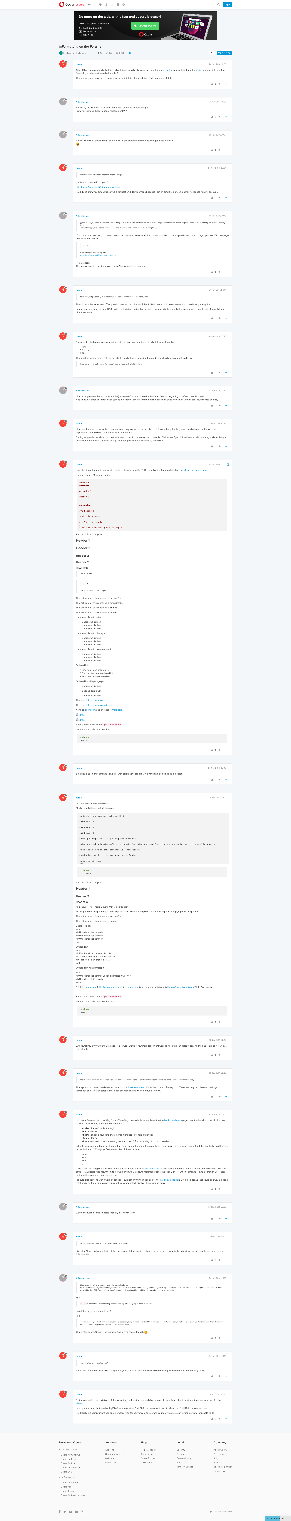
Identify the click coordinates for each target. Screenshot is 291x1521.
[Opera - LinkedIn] (76, 1511)
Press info (219, 1454)
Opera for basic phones (73, 1495)
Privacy (180, 1454)
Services (111, 1442)
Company (220, 1442)
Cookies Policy (184, 1458)
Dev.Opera (146, 1462)
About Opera (220, 1450)
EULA (179, 1462)
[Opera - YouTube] (71, 1511)
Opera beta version (70, 1467)
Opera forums (148, 1458)
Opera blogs (147, 1454)
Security (181, 1450)
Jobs (216, 1458)
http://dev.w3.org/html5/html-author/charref (98, 187)
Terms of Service (185, 1467)
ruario (79, 64)
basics (199, 70)
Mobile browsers (67, 1477)
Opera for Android (70, 1482)
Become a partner (223, 1467)
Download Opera (147, 25)
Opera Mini (66, 1487)
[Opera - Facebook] (60, 1511)
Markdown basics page (195, 470)
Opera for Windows (70, 1455)
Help (144, 1442)
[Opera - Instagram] (82, 1511)
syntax (169, 70)
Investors (218, 1462)
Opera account (113, 1454)
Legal (180, 1442)
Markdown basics (137, 1087)
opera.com (90, 709)
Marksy (79, 1403)
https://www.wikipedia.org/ (181, 987)
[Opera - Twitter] (65, 1511)
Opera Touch (67, 1491)
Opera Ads (110, 1462)
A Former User (83, 102)
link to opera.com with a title (100, 705)
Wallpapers (110, 1458)
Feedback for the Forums (74, 53)
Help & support (148, 1450)
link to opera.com (95, 700)
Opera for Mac (68, 1459)
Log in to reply (224, 53)
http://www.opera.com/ (109, 987)
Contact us (219, 1471)
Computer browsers (68, 1449)
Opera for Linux (69, 1463)
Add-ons (109, 1450)
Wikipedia (117, 709)
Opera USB (66, 1472)
